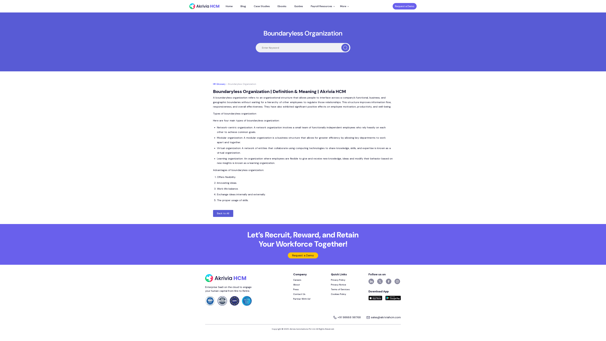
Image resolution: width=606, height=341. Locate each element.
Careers (297, 279)
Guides (298, 6)
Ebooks (282, 6)
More (343, 6)
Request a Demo (404, 6)
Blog (243, 6)
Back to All (223, 213)
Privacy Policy (338, 279)
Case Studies (262, 6)
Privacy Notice (338, 284)
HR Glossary (219, 84)
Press (296, 289)
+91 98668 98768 (349, 317)
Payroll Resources (321, 6)
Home (229, 6)
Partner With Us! (301, 298)
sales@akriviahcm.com (385, 317)
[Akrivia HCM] (204, 6)
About (296, 284)
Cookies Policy (338, 294)
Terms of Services (340, 289)
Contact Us (299, 294)
